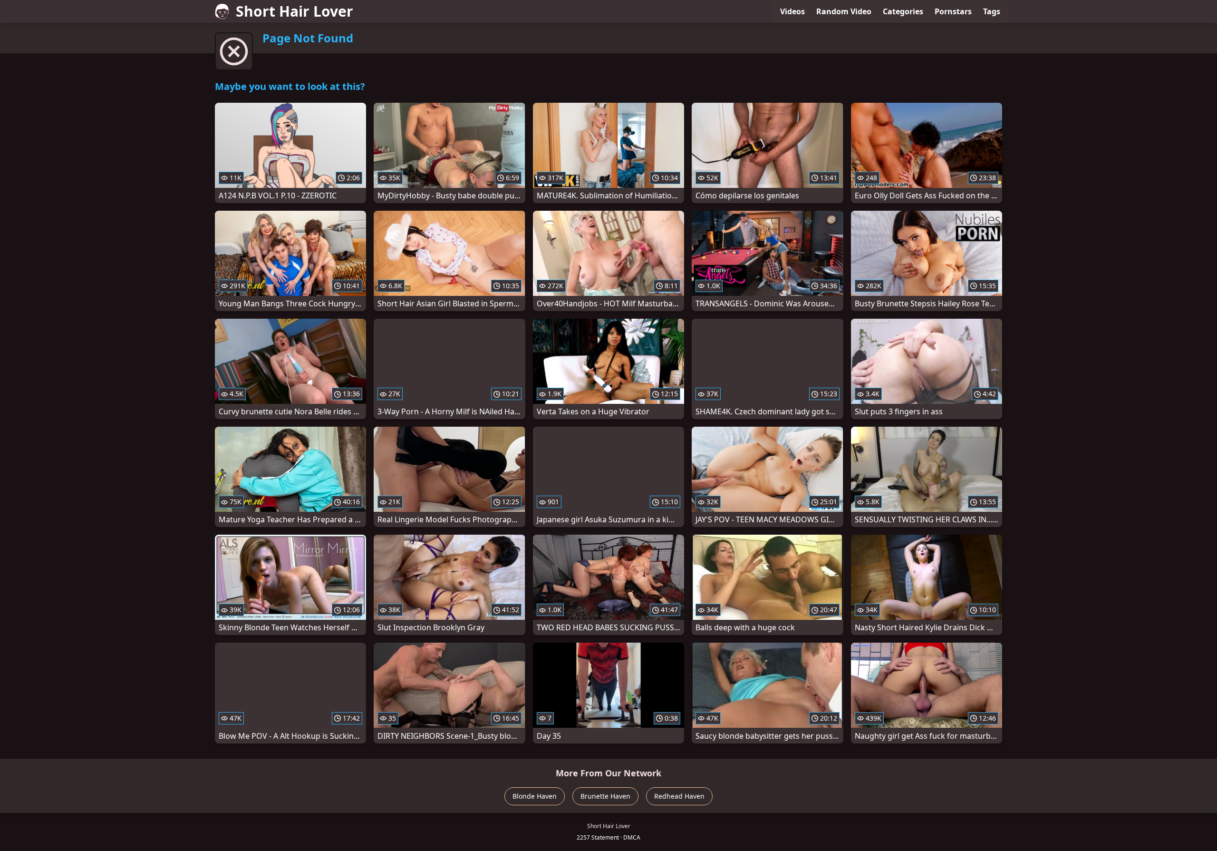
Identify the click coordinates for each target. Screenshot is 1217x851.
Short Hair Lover (294, 11)
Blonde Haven (534, 796)
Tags (991, 11)
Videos (792, 11)
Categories (903, 11)
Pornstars (953, 11)
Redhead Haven (679, 796)
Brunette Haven (605, 796)
